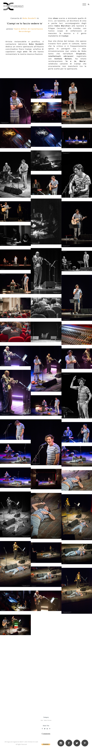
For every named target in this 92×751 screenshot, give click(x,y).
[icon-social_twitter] (77, 743)
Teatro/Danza (47, 720)
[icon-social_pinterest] (84, 743)
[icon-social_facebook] (69, 743)
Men (42, 720)
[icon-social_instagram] (61, 743)
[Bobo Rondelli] (15, 101)
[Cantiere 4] (46, 112)
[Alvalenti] (46, 308)
